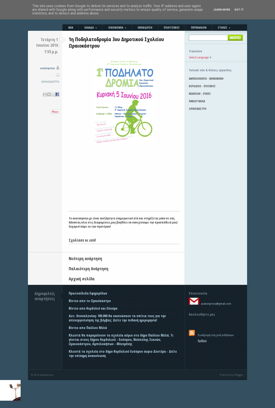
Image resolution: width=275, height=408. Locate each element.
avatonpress (47, 68)
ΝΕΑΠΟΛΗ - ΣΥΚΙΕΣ (200, 94)
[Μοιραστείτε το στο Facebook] (57, 94)
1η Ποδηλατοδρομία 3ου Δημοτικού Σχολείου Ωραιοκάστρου (116, 42)
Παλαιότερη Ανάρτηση (88, 268)
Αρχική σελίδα (82, 279)
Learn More (222, 9)
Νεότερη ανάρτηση (85, 258)
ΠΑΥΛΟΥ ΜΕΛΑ (197, 101)
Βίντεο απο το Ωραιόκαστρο (90, 300)
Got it (239, 9)
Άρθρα (202, 341)
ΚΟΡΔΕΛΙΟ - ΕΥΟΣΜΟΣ (202, 86)
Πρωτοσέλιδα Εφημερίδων (88, 293)
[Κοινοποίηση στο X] (53, 94)
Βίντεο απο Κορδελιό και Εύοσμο (93, 308)
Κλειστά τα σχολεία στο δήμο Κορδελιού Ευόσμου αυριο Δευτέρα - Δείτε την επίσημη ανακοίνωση (123, 353)
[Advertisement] (124, 179)
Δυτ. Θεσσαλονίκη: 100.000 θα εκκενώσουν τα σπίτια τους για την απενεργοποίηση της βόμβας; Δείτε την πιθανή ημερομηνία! (117, 318)
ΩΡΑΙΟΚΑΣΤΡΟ (50, 82)
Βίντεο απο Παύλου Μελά (88, 327)
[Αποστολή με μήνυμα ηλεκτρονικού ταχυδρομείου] (45, 94)
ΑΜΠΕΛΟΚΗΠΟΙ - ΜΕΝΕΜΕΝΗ (206, 78)
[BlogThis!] (49, 94)
